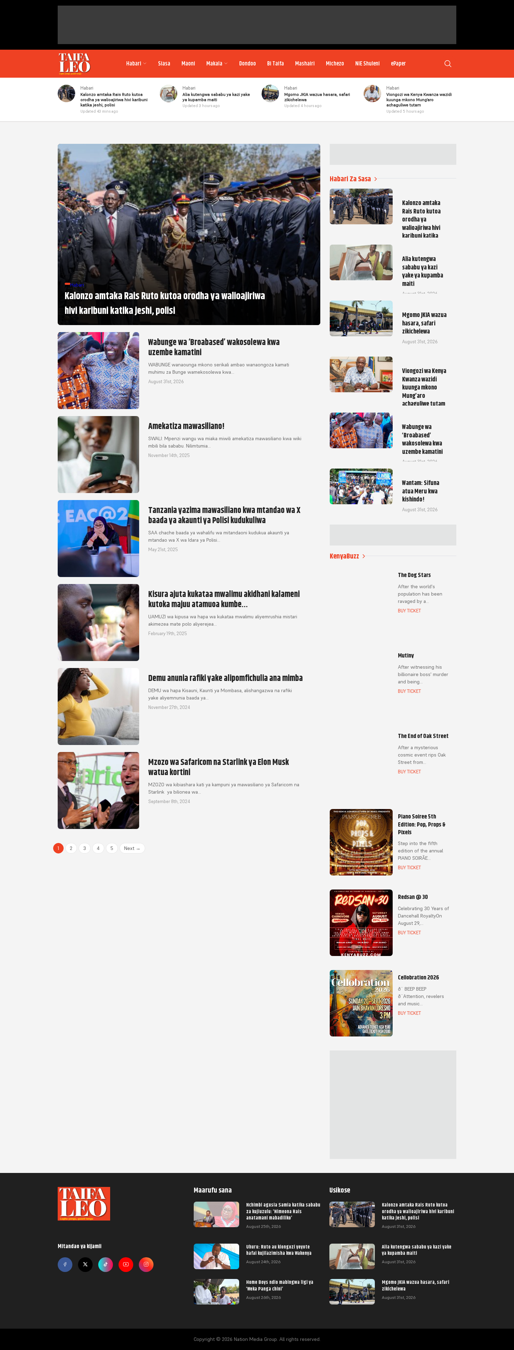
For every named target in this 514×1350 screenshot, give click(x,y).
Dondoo (247, 64)
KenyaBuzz (344, 556)
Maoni (188, 64)
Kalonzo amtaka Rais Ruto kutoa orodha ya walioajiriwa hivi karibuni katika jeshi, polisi (418, 1211)
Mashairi (305, 64)
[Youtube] (126, 1264)
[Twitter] (85, 1264)
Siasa (164, 64)
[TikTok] (105, 1264)
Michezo (335, 64)
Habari (133, 64)
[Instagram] (146, 1264)
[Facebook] (65, 1264)
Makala (214, 64)
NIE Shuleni (367, 64)
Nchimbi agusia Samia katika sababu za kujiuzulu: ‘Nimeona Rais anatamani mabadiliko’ (283, 1211)
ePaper (398, 64)
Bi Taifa (275, 64)
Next (132, 848)
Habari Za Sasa (350, 179)
